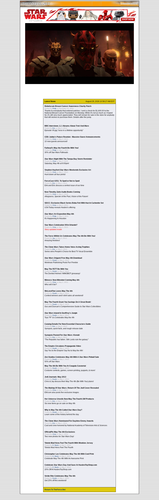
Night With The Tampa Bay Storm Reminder (68, 159)
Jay (53, 238)
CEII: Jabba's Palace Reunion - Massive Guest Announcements (72, 137)
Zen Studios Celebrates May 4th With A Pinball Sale (72, 357)
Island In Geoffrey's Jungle (61, 313)
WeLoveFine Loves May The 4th (59, 291)
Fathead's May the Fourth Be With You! (62, 148)
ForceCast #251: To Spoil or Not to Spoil (62, 181)
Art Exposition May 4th (59, 214)
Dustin (54, 260)
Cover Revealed (72, 388)
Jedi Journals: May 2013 (55, 377)
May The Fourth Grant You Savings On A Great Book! (68, 302)
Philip (54, 108)
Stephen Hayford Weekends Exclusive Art (68, 170)
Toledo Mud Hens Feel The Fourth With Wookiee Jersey (69, 443)
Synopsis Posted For (62, 335)
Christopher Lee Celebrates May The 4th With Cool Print (69, 454)
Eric (53, 128)
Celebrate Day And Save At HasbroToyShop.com (71, 465)
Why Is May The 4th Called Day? (63, 410)
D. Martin (55, 445)
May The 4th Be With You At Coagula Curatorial (65, 366)
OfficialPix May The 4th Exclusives (60, 432)
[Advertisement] (79, 91)
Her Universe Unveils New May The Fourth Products (69, 399)
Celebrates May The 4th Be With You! (70, 236)
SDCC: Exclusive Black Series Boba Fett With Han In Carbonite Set (74, 203)
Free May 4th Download (63, 258)
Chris (54, 139)
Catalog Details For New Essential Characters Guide (68, 324)
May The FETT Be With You (56, 269)
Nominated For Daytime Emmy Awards (69, 421)
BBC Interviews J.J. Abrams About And (67, 126)
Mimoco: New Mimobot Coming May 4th (62, 280)
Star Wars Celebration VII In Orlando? (61, 225)
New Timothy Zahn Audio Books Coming (62, 192)
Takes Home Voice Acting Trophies (67, 247)
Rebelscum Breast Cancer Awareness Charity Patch (68, 106)
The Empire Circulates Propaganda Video (63, 346)
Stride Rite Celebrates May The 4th (60, 476)
